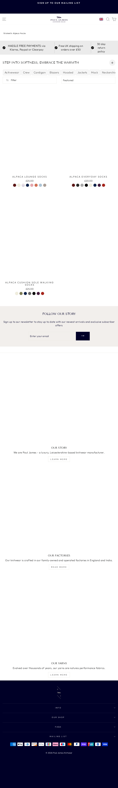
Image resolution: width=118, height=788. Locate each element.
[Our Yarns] (59, 617)
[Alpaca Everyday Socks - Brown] (73, 185)
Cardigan (40, 72)
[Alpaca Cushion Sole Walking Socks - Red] (42, 293)
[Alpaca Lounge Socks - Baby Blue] (40, 185)
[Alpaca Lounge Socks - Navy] (27, 185)
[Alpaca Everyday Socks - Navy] (94, 185)
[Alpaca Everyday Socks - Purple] (99, 185)
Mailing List (58, 736)
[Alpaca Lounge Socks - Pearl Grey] (23, 185)
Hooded (68, 72)
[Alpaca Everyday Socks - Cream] (90, 185)
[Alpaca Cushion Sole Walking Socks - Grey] (29, 293)
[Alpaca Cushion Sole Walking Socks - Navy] (25, 293)
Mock (94, 72)
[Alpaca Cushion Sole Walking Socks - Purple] (38, 293)
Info (58, 708)
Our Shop (58, 717)
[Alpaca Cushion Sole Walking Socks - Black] (33, 293)
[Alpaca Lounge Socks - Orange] (36, 185)
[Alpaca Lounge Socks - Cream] (18, 185)
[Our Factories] (59, 509)
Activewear (12, 72)
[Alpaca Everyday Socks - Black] (86, 185)
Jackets (82, 72)
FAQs (58, 727)
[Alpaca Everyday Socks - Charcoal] (77, 185)
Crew (26, 72)
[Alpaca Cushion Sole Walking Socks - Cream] (16, 293)
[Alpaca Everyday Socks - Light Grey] (82, 185)
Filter (13, 80)
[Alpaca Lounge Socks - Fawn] (44, 185)
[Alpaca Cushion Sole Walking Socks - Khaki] (21, 293)
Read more (59, 567)
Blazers (54, 72)
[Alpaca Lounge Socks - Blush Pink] (31, 185)
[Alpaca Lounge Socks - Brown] (14, 185)
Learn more (59, 459)
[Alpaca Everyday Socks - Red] (103, 185)
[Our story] (59, 401)
